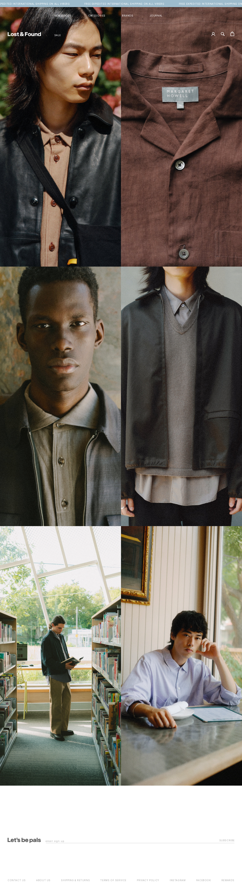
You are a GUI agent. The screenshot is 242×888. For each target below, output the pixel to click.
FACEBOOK (203, 880)
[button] (96, 15)
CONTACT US (17, 880)
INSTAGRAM (178, 880)
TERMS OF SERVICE (113, 880)
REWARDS (227, 880)
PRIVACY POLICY (148, 880)
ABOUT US (43, 880)
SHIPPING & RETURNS (75, 880)
